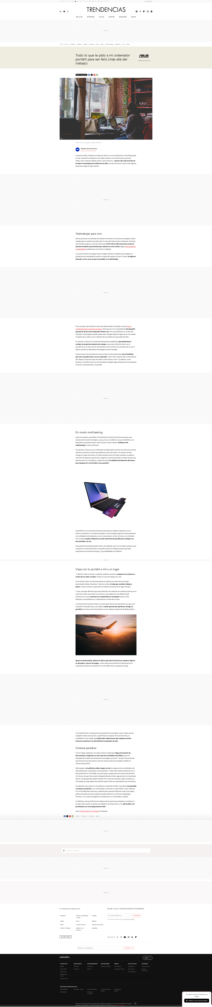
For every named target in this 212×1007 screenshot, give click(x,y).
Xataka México (64, 989)
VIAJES (101, 17)
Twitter (92, 75)
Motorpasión (117, 966)
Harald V (73, 44)
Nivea (128, 44)
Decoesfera (131, 969)
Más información (119, 1005)
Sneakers (63, 915)
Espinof (89, 969)
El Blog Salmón (146, 966)
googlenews (151, 11)
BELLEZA (79, 17)
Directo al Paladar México (105, 990)
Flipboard (144, 11)
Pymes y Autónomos (145, 969)
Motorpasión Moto (119, 969)
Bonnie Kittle (85, 811)
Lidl (123, 44)
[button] (88, 149)
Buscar (67, 11)
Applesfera (63, 971)
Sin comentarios (82, 74)
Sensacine (90, 966)
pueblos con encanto (80, 929)
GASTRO (111, 17)
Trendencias (131, 966)
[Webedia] (65, 957)
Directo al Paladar (105, 966)
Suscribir (136, 915)
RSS (132, 936)
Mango (79, 44)
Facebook (140, 11)
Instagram (147, 11)
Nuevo (64, 11)
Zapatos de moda (97, 924)
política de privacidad (129, 919)
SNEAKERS (123, 17)
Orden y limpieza (65, 928)
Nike (102, 44)
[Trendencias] (106, 9)
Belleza (94, 921)
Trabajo (92, 816)
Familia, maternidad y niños (82, 916)
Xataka (62, 966)
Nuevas (85, 816)
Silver (78, 921)
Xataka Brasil (63, 992)
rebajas (85, 44)
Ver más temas (65, 936)
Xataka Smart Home (63, 975)
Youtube (124, 936)
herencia (92, 44)
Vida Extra (76, 969)
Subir (146, 958)
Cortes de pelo (80, 924)
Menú (60, 11)
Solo (98, 816)
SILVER (133, 17)
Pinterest (136, 11)
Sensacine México (92, 989)
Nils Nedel (94, 811)
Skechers (118, 44)
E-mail (97, 75)
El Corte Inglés (109, 44)
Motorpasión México (117, 990)
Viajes (62, 921)
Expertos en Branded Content (88, 150)
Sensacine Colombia (90, 992)
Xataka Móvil (63, 969)
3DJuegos (76, 966)
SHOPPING (90, 17)
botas (62, 924)
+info (149, 60)
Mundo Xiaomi (64, 978)
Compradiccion (132, 971)
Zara (97, 44)
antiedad (94, 928)
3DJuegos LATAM (78, 989)
